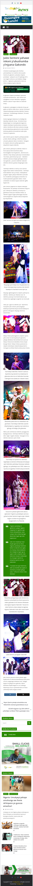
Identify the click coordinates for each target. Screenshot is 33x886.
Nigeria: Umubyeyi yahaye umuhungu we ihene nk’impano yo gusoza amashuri (15, 801)
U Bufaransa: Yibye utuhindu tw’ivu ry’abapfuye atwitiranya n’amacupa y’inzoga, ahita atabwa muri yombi (21, 837)
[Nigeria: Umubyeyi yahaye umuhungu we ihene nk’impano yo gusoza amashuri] (16, 783)
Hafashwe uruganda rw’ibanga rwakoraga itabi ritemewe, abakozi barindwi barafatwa (20, 826)
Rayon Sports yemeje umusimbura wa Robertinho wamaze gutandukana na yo (16, 704)
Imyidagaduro (13, 54)
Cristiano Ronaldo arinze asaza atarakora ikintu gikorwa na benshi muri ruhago (20, 848)
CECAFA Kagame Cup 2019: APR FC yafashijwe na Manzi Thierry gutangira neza (16, 710)
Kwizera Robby (9, 809)
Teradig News (12, 734)
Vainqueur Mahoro (11, 68)
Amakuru (6, 54)
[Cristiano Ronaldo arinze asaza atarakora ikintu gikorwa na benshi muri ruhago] (7, 849)
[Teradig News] (4, 27)
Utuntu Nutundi (13, 793)
